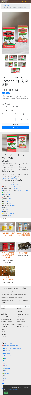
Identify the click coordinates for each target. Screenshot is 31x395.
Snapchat (12, 213)
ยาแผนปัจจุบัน (4, 317)
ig (10, 196)
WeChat (11, 204)
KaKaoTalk (12, 206)
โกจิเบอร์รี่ (3, 329)
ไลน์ (7, 192)
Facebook (15, 189)
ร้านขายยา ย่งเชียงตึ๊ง (5, 1)
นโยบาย (3, 332)
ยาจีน (2, 311)
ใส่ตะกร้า (16, 124)
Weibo (9, 198)
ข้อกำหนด (3, 334)
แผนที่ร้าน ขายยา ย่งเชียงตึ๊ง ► (9, 178)
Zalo (8, 211)
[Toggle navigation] (29, 2)
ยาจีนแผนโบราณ (6, 5)
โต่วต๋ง (8, 93)
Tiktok (9, 202)
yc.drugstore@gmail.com (14, 187)
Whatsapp (12, 200)
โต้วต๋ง (3, 93)
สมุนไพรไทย (4, 314)
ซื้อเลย (16, 127)
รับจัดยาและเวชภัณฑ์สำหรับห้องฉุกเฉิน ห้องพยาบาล (7, 324)
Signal (9, 215)
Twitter (10, 194)
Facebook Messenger (22, 190)
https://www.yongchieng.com (12, 348)
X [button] (30, 387)
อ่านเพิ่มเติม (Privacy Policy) (12, 389)
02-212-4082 (14, 185)
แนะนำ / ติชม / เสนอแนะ (7, 337)
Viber (8, 209)
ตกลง (6, 393)
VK (6, 207)
